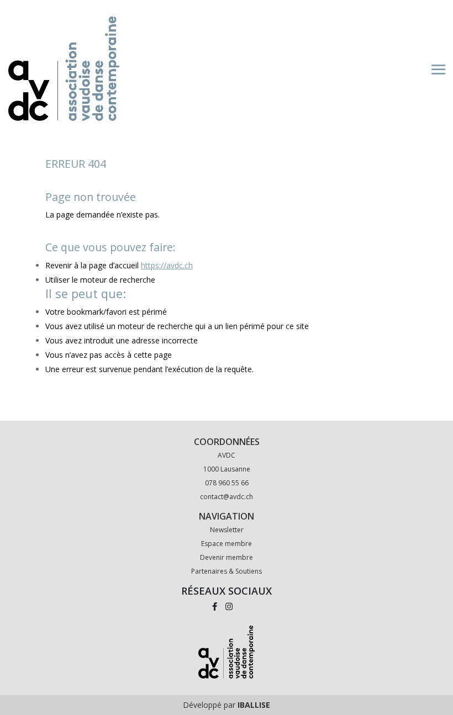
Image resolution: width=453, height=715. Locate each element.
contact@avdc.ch (226, 496)
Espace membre (226, 543)
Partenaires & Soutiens (226, 571)
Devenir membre (226, 557)
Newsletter (227, 529)
